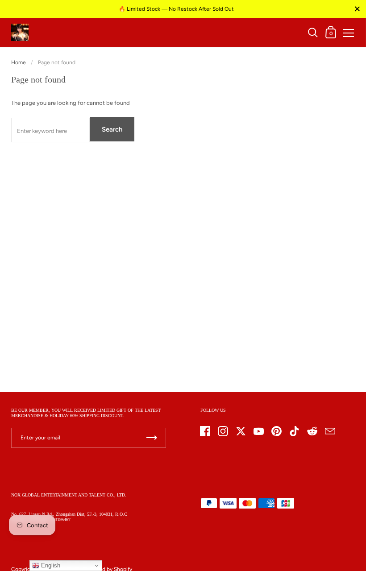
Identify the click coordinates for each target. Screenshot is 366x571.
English (49, 565)
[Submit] (151, 438)
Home (18, 62)
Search (112, 129)
